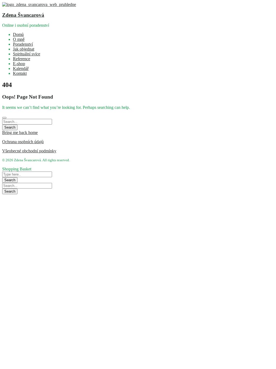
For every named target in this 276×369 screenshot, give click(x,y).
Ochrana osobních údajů (23, 141)
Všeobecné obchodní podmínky (29, 151)
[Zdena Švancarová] (39, 4)
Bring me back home (20, 132)
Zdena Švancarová (23, 15)
